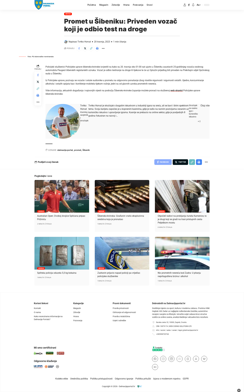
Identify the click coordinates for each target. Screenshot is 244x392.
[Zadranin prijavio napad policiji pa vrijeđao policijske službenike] (122, 253)
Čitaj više (205, 105)
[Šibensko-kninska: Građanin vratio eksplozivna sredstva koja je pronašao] (122, 196)
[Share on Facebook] (79, 48)
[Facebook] (189, 5)
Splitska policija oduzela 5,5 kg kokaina (56, 273)
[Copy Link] (91, 48)
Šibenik (86, 150)
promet (77, 150)
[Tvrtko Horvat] (62, 121)
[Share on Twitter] (85, 48)
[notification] (193, 5)
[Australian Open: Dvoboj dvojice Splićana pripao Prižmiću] (61, 196)
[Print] (97, 48)
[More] (103, 48)
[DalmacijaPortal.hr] (44, 5)
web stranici (176, 90)
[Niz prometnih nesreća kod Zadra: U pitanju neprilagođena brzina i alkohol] (182, 253)
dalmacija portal (65, 150)
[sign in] (184, 5)
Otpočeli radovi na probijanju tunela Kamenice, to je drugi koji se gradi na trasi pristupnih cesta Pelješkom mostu (182, 219)
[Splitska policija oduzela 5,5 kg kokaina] (61, 253)
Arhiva (68, 14)
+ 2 (199, 121)
